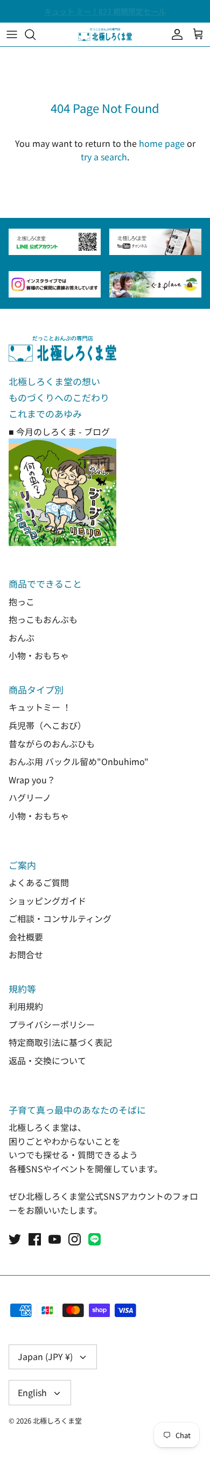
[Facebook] (35, 1239)
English (32, 1392)
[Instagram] (74, 1239)
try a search (104, 156)
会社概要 (26, 936)
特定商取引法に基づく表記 (60, 1042)
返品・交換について (47, 1060)
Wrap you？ (32, 779)
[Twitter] (15, 1239)
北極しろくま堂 (57, 1420)
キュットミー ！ (40, 706)
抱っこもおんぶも (43, 619)
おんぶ (21, 637)
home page (162, 143)
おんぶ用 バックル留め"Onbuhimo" (79, 761)
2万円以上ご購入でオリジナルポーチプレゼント (105, 15)
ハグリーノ (30, 797)
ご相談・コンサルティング (60, 918)
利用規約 (26, 1006)
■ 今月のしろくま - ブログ (59, 431)
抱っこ (21, 601)
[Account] (174, 34)
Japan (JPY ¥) (45, 1356)
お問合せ (26, 954)
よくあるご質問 (39, 882)
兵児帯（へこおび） (47, 725)
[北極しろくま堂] (105, 34)
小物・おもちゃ (39, 655)
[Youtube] (54, 1239)
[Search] (35, 34)
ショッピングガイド (47, 900)
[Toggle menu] (12, 34)
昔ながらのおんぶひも (52, 743)
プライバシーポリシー (52, 1024)
